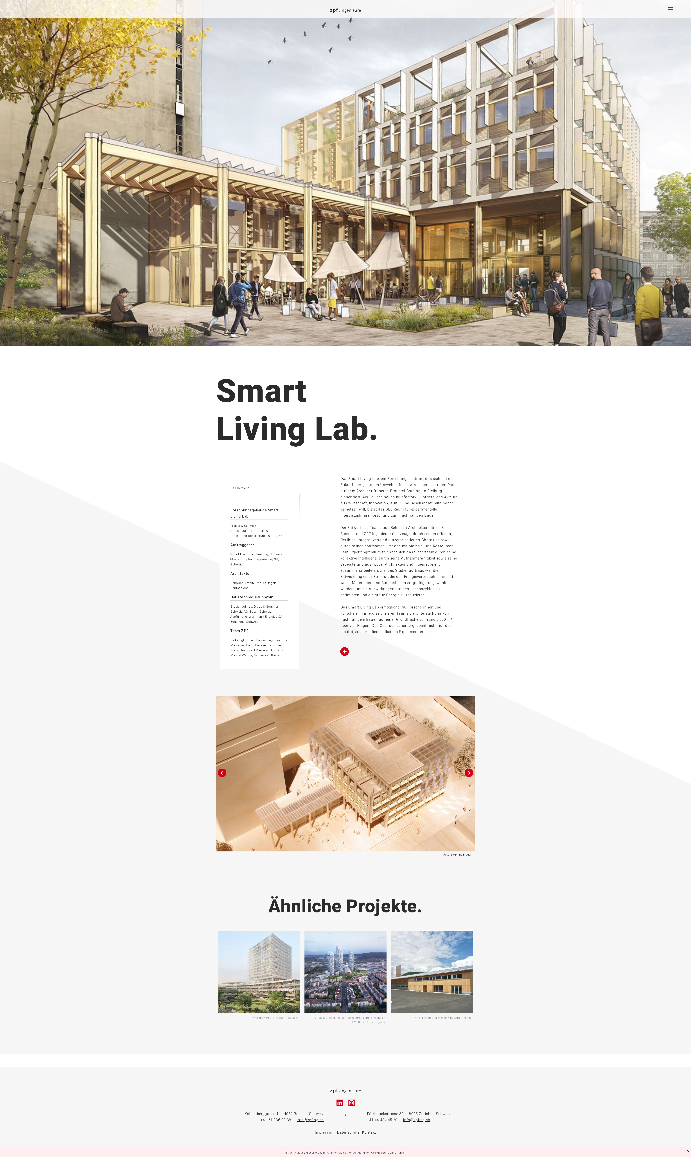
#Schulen (379, 1018)
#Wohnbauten (337, 1018)
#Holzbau (321, 1018)
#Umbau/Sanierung (359, 1018)
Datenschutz (348, 1132)
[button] (222, 776)
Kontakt (369, 1132)
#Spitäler (293, 1018)
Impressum (325, 1132)
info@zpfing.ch (310, 1120)
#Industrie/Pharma (460, 1018)
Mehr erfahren (396, 1153)
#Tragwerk (279, 1018)
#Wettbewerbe (262, 1018)
